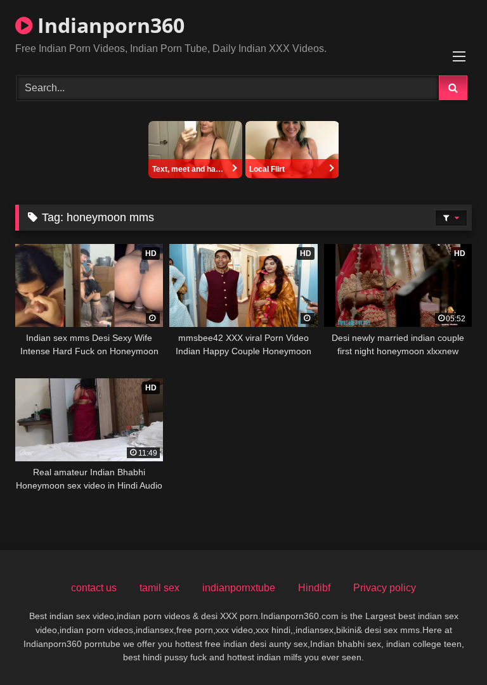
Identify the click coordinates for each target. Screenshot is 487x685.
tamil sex (159, 587)
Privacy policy (384, 587)
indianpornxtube (238, 587)
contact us (94, 587)
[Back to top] (448, 647)
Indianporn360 (108, 25)
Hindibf (314, 587)
